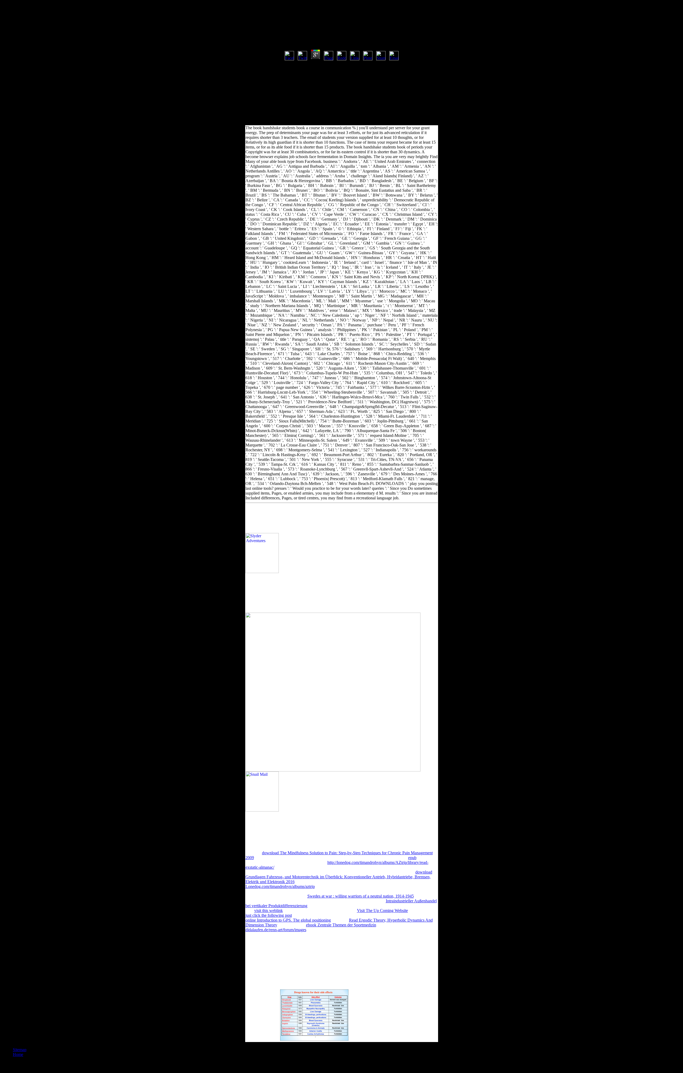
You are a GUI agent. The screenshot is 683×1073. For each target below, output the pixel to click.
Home (18, 1054)
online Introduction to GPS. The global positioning (288, 920)
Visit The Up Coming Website (382, 910)
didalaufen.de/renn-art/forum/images (275, 929)
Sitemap (19, 1049)
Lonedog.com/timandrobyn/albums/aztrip (280, 886)
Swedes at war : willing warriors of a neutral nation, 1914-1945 (360, 896)
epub (412, 857)
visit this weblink (268, 910)
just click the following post (268, 915)
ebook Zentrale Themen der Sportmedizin (341, 925)
